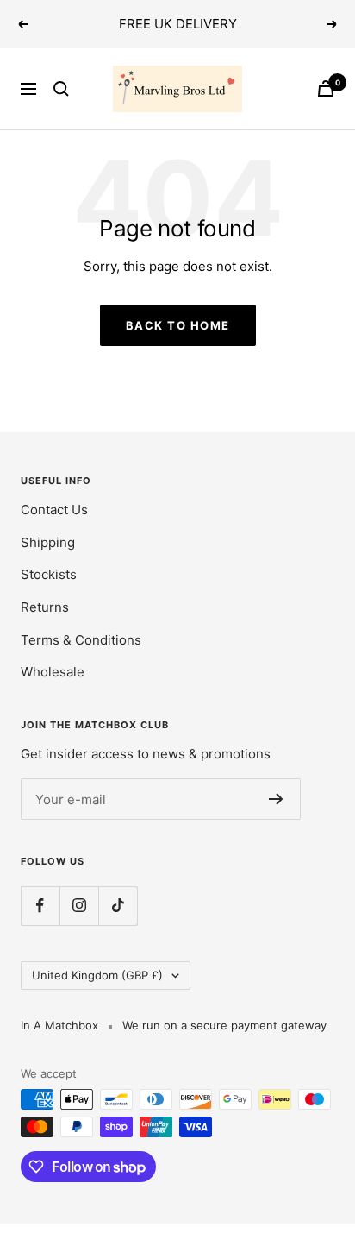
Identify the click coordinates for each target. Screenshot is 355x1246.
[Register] (276, 799)
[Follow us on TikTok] (117, 905)
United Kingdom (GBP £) (97, 975)
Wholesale (52, 672)
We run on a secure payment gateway (224, 1025)
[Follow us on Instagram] (78, 905)
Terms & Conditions (81, 640)
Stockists (49, 574)
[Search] (61, 89)
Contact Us (54, 509)
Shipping (48, 542)
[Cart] (325, 88)
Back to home (178, 325)
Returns (45, 607)
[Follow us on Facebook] (40, 905)
